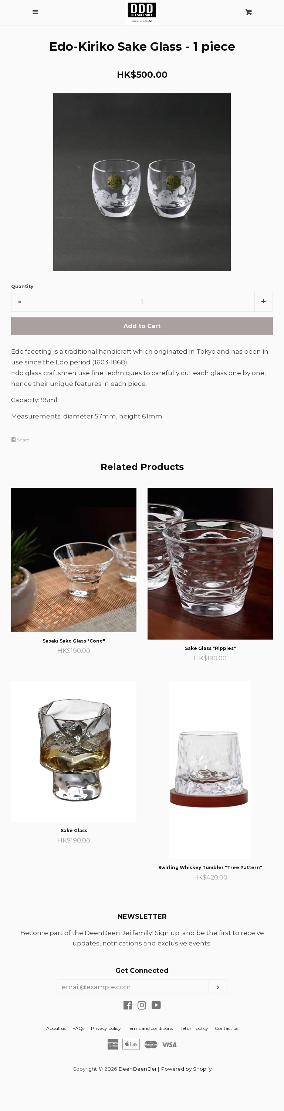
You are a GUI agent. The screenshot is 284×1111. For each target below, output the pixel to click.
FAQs (78, 1028)
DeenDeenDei (137, 1069)
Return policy (193, 1028)
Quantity (22, 286)
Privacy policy (106, 1028)
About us (56, 1028)
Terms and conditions (150, 1028)
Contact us (226, 1028)
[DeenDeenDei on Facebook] (127, 1006)
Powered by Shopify (186, 1069)
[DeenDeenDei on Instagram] (142, 1006)
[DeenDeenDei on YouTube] (156, 1006)
